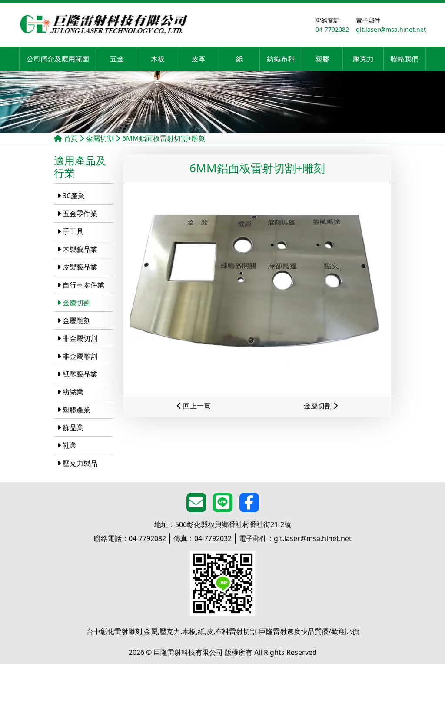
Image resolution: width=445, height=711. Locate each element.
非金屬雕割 (80, 356)
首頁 (71, 138)
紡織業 (73, 392)
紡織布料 (281, 58)
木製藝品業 (80, 249)
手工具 (73, 231)
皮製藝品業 (80, 267)
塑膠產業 (76, 409)
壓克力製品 (80, 463)
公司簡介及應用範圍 (58, 58)
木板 (158, 58)
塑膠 (322, 58)
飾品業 (73, 427)
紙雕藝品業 (80, 374)
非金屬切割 (80, 338)
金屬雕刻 (76, 320)
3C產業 (74, 195)
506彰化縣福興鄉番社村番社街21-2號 (222, 524)
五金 (117, 58)
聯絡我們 (404, 58)
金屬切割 (100, 138)
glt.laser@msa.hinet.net (295, 538)
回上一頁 (196, 406)
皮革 (199, 58)
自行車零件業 (83, 285)
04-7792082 (130, 538)
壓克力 (363, 58)
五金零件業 (80, 213)
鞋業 (69, 445)
